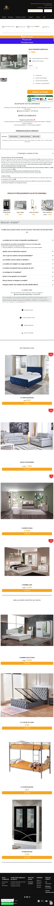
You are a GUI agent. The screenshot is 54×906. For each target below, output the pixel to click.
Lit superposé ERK (27, 787)
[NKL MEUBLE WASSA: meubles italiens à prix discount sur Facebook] (27, 897)
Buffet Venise (20, 212)
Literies (38, 17)
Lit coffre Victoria (27, 722)
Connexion (39, 7)
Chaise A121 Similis (33, 212)
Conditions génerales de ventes (18, 882)
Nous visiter (5, 885)
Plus (44, 17)
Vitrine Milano (7, 212)
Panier (49, 10)
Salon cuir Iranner (27, 462)
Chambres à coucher (21, 17)
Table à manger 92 (47, 212)
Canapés (31, 17)
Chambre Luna (27, 585)
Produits (4, 17)
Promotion (10, 17)
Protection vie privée (15, 883)
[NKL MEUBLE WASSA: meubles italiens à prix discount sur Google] (30, 897)
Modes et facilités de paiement (39, 882)
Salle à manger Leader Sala (38, 49)
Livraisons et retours (15, 885)
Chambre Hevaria (27, 528)
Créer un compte (48, 7)
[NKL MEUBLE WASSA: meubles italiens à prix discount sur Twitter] (24, 897)
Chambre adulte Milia (27, 657)
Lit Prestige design (27, 397)
